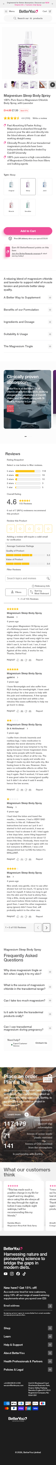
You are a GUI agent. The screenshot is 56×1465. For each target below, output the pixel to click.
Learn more (14, 1114)
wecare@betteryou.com (13, 1385)
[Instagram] (12, 1274)
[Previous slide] (4, 4)
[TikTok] (24, 1274)
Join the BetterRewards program (26, 253)
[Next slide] (52, 4)
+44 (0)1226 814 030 (12, 1383)
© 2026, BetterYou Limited (28, 1452)
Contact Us (41, 1042)
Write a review (40, 118)
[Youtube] (5, 1274)
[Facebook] (18, 1274)
